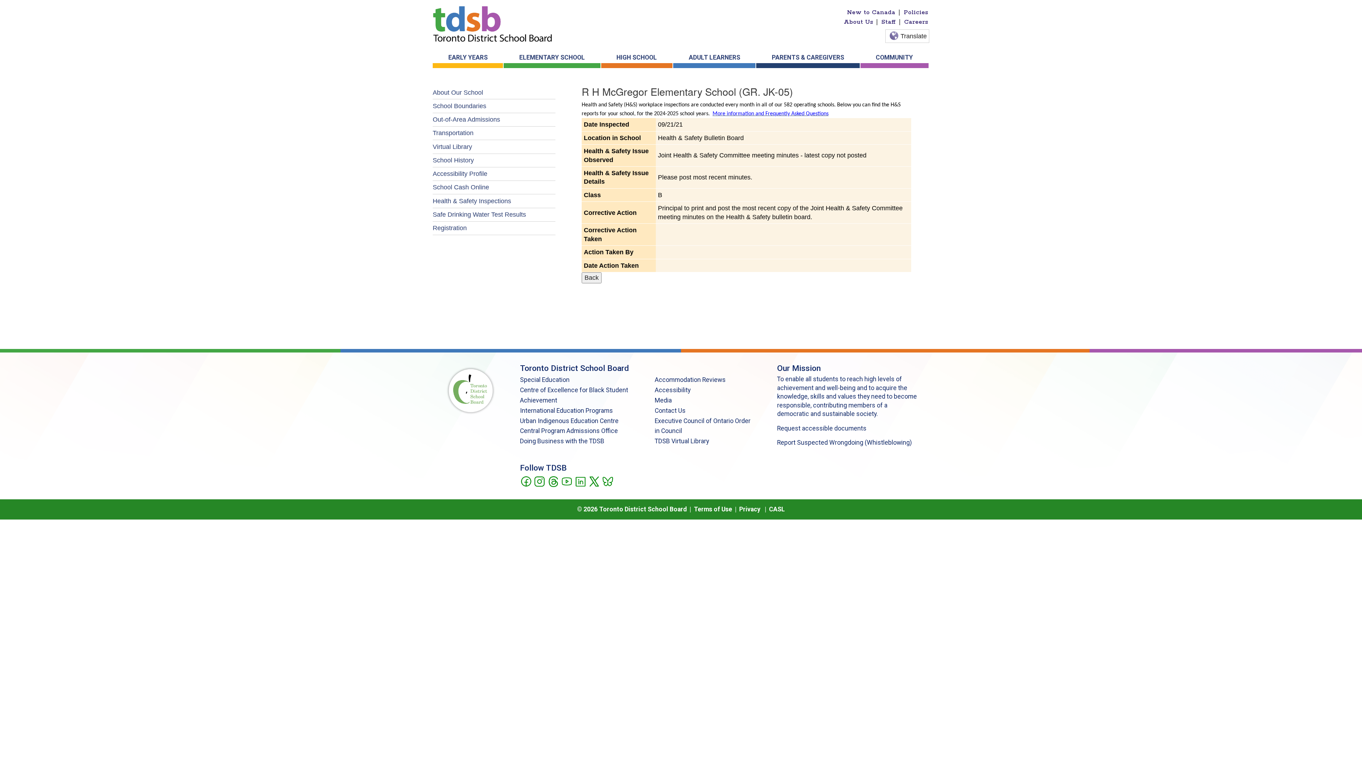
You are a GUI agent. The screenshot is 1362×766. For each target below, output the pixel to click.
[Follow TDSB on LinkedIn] (580, 480)
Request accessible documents (822, 428)
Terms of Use (713, 509)
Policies (916, 12)
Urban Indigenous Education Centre (569, 420)
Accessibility (673, 390)
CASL (777, 509)
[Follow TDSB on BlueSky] (607, 480)
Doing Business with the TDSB (562, 441)
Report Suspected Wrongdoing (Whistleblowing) (844, 442)
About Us (858, 22)
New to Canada (871, 12)
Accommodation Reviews (690, 379)
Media (663, 400)
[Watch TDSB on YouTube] (566, 480)
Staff (888, 22)
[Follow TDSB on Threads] (553, 480)
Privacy (749, 509)
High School (636, 57)
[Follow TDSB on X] (594, 480)
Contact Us (670, 410)
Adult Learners (714, 57)
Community (894, 57)
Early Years (468, 57)
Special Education (545, 379)
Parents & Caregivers (808, 57)
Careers (916, 22)
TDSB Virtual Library (682, 441)
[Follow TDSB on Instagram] (539, 480)
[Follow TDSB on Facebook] (526, 480)
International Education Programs (566, 410)
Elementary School (552, 57)
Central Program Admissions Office (569, 430)
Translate (914, 36)
